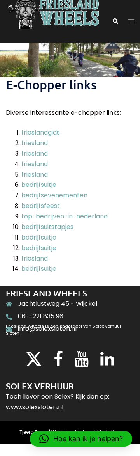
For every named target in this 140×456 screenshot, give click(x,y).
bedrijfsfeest (40, 205)
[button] (115, 21)
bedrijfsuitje (38, 184)
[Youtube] (82, 362)
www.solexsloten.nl (34, 407)
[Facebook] (58, 362)
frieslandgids (40, 132)
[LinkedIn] (107, 362)
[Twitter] (34, 362)
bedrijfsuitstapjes (47, 226)
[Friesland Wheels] (53, 21)
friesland (34, 142)
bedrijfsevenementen (54, 195)
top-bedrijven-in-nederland (64, 216)
